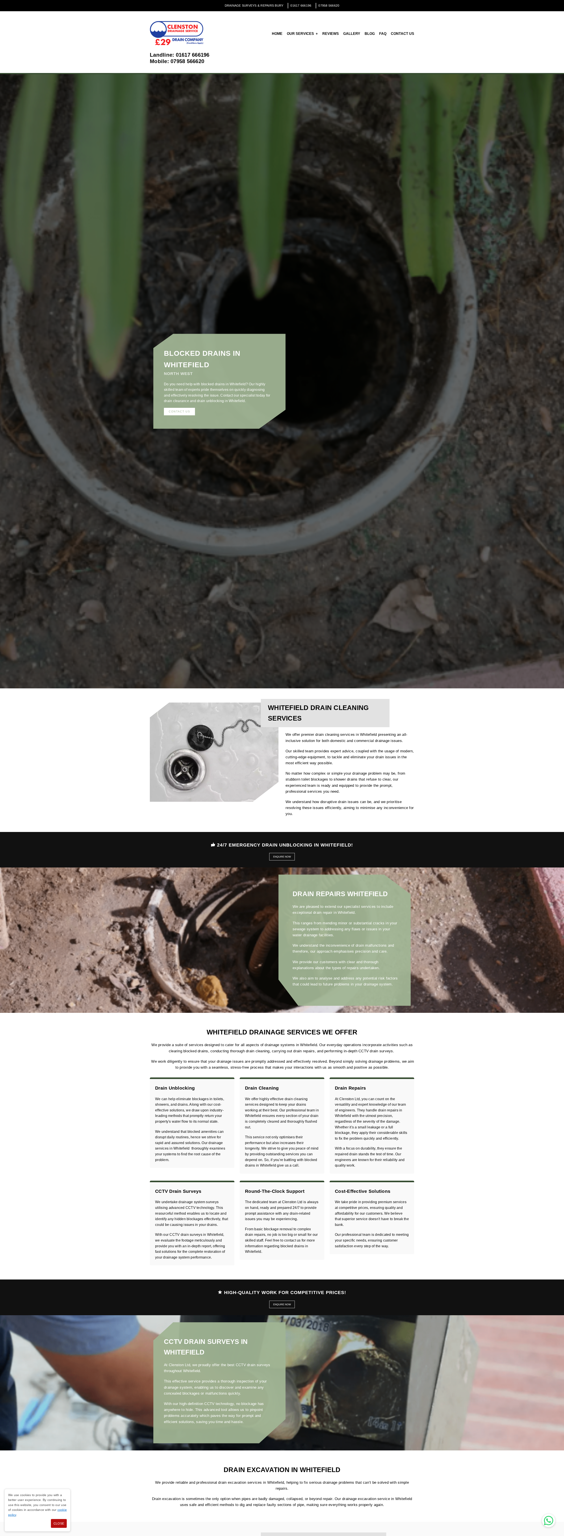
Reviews (330, 34)
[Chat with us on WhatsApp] (548, 1520)
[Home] (177, 33)
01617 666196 (300, 5)
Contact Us (402, 34)
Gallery (351, 34)
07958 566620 (328, 5)
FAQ (382, 34)
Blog (370, 34)
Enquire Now (282, 856)
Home (277, 34)
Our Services (300, 34)
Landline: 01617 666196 (180, 55)
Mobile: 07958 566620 (177, 61)
